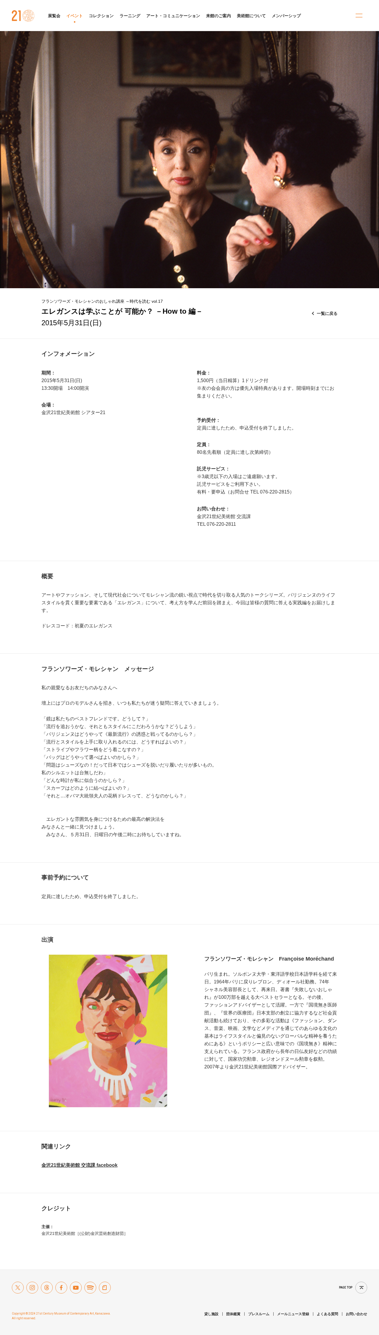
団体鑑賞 (233, 1314)
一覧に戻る (327, 313)
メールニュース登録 (293, 1314)
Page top (345, 1287)
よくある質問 (327, 1314)
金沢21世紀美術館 (23, 16)
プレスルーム (258, 1314)
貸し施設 (211, 1314)
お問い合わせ (356, 1314)
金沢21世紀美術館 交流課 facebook (79, 1165)
